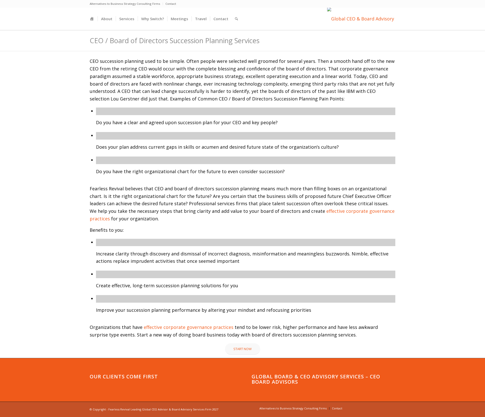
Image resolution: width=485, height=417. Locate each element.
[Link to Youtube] (353, 408)
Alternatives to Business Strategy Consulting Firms (125, 4)
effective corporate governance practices (188, 327)
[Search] (236, 18)
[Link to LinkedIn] (361, 408)
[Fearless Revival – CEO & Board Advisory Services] (361, 18)
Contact (170, 4)
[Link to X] (376, 408)
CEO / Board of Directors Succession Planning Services (174, 40)
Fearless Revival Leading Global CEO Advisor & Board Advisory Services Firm (159, 409)
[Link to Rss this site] (391, 408)
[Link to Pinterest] (384, 408)
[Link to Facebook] (369, 408)
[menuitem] (126, 4)
